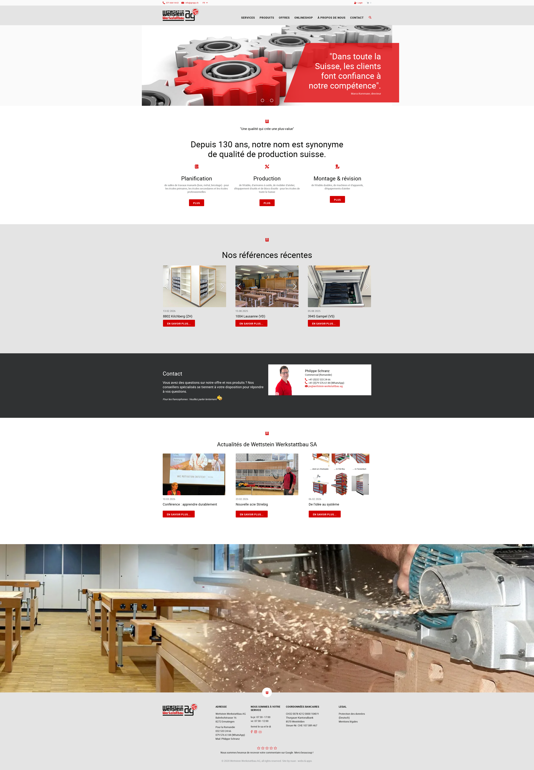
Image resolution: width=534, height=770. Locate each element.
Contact (357, 17)
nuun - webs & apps (301, 760)
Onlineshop (303, 17)
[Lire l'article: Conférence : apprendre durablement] (194, 494)
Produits (267, 17)
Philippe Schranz (230, 738)
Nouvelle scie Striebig (252, 504)
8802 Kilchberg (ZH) (177, 316)
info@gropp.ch (192, 2)
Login (360, 2)
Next (222, 286)
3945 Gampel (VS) (321, 316)
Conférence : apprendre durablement (190, 504)
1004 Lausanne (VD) (250, 316)
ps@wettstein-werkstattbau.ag (325, 386)
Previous (166, 286)
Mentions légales (348, 721)
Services (248, 17)
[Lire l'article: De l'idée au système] (340, 494)
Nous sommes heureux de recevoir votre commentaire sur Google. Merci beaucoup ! (267, 752)
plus (196, 203)
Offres (284, 17)
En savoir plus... (179, 323)
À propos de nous (331, 17)
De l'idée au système (324, 504)
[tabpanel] (267, 65)
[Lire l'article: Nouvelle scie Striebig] (267, 494)
